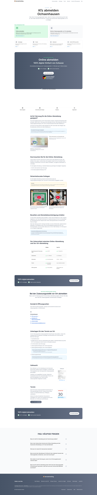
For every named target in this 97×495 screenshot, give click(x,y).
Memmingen (74, 481)
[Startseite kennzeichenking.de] (19, 1)
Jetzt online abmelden (48, 73)
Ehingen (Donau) (53, 481)
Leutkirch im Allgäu (62, 481)
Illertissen (69, 481)
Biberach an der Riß (45, 481)
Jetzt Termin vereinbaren (36, 401)
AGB (74, 489)
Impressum (63, 489)
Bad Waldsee (37, 481)
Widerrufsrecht (79, 489)
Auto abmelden (47, 7)
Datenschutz (69, 489)
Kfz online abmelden (74, 280)
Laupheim (80, 481)
